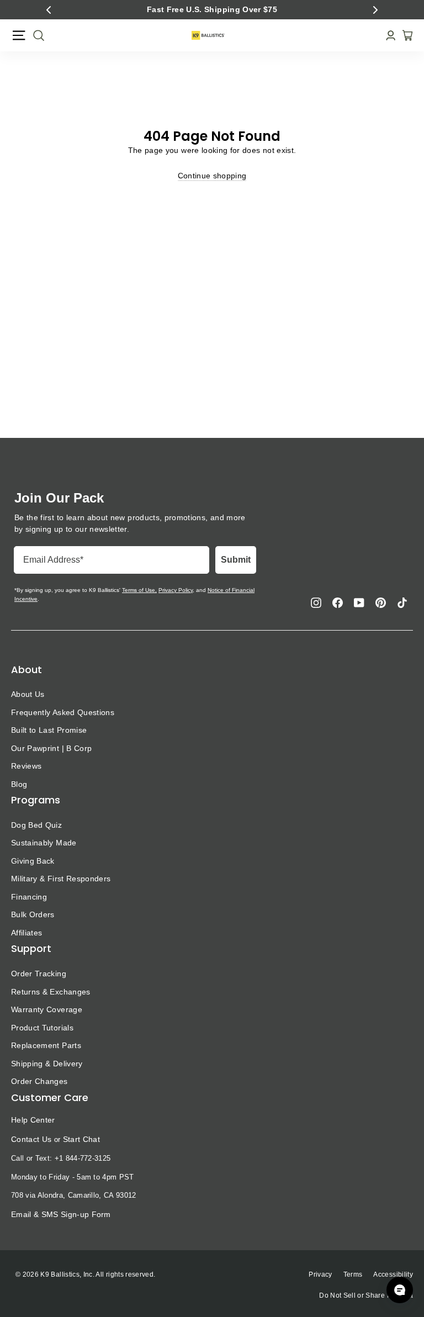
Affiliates (27, 932)
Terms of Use (138, 590)
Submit (236, 559)
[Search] (35, 35)
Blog (19, 784)
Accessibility (393, 1274)
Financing (29, 896)
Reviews (26, 765)
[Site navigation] (18, 35)
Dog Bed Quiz (36, 825)
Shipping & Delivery (47, 1063)
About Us (28, 694)
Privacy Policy (175, 590)
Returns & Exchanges (51, 991)
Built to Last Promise (49, 730)
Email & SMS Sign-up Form (61, 1214)
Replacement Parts (46, 1045)
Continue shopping (212, 175)
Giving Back (33, 860)
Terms (353, 1274)
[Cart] (404, 35)
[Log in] (387, 35)
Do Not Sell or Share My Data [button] (366, 1295)
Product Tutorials (42, 1027)
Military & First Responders (60, 878)
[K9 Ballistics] (208, 35)
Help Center (33, 1119)
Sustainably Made (44, 842)
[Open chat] (399, 1290)
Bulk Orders (33, 914)
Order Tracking (38, 973)
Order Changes (39, 1081)
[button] (48, 10)
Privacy (320, 1274)
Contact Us (31, 1139)
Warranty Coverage (46, 1009)
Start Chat (81, 1139)
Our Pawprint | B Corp (51, 748)
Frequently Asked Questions (62, 712)
